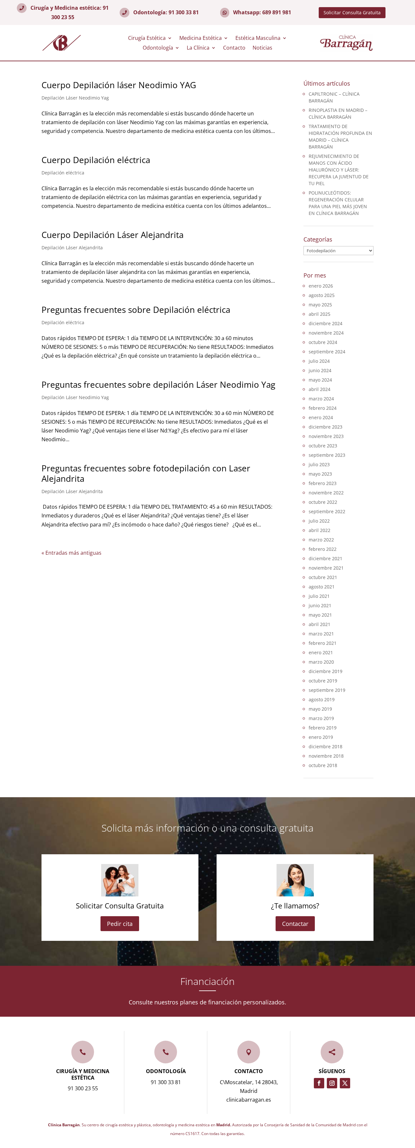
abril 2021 (319, 624)
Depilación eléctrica (63, 173)
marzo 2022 (321, 540)
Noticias (262, 48)
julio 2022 (319, 521)
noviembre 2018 (326, 756)
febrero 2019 (323, 728)
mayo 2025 (320, 305)
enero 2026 (321, 286)
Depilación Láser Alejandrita (72, 247)
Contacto (234, 48)
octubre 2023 (323, 446)
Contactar (295, 924)
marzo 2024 (321, 399)
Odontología (158, 48)
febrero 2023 (323, 483)
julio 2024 (319, 361)
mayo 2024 (320, 380)
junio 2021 (320, 605)
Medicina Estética (200, 38)
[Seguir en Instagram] (332, 1083)
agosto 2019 (322, 699)
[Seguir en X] (345, 1083)
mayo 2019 (320, 709)
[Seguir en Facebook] (319, 1083)
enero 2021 (321, 652)
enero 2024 (321, 417)
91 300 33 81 (184, 12)
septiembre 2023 (327, 455)
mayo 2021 (320, 615)
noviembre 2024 (326, 333)
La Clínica (198, 48)
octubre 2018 (323, 765)
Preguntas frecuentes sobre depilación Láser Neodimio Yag (158, 384)
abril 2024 (319, 389)
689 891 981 (276, 12)
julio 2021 (319, 596)
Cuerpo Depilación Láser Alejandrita (113, 235)
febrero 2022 (323, 549)
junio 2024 (320, 370)
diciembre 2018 (325, 746)
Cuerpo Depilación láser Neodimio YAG (119, 85)
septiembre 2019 (327, 690)
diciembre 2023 (325, 427)
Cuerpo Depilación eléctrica (96, 160)
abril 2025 (319, 314)
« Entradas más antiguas (71, 552)
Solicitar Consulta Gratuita (352, 12)
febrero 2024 (323, 408)
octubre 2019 (323, 681)
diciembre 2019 (325, 671)
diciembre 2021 (325, 558)
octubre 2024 (323, 342)
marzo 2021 (321, 634)
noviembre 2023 (326, 436)
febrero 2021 (323, 643)
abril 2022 (319, 530)
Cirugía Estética (147, 38)
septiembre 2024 (327, 352)
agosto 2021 (322, 587)
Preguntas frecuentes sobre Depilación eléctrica (136, 309)
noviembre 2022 (326, 493)
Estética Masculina (257, 38)
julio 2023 (319, 464)
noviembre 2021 (326, 568)
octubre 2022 (323, 502)
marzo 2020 (321, 662)
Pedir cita (120, 924)
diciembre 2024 (325, 323)
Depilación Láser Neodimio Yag (75, 98)
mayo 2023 (320, 474)
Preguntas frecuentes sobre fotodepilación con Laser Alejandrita (146, 473)
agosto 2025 (322, 295)
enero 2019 (321, 737)
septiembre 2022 (327, 511)
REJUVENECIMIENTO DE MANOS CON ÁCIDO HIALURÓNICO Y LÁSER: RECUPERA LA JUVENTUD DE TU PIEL (339, 169)
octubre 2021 (323, 577)
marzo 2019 (321, 718)
